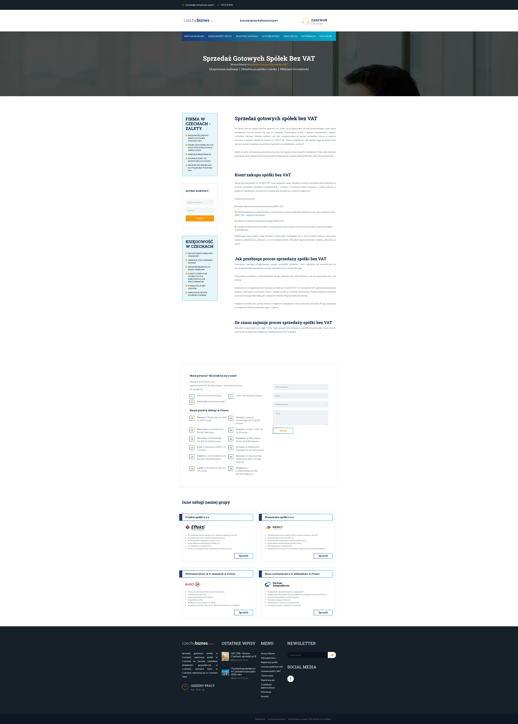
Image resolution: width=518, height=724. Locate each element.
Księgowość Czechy (220, 36)
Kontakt (324, 36)
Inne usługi (290, 36)
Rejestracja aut (268, 680)
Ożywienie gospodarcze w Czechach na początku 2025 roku (243, 671)
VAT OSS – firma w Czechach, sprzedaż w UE (243, 655)
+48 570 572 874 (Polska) (209, 395)
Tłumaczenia (267, 675)
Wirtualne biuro (194, 36)
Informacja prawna (276, 719)
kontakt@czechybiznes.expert (199, 5)
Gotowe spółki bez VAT (272, 666)
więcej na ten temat (255, 215)
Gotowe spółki (271, 36)
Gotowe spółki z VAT (271, 671)
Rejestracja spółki (247, 36)
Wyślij (200, 218)
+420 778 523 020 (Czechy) (249, 395)
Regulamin (260, 719)
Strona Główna (238, 64)
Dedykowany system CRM (300, 719)
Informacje (308, 36)
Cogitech (327, 719)
